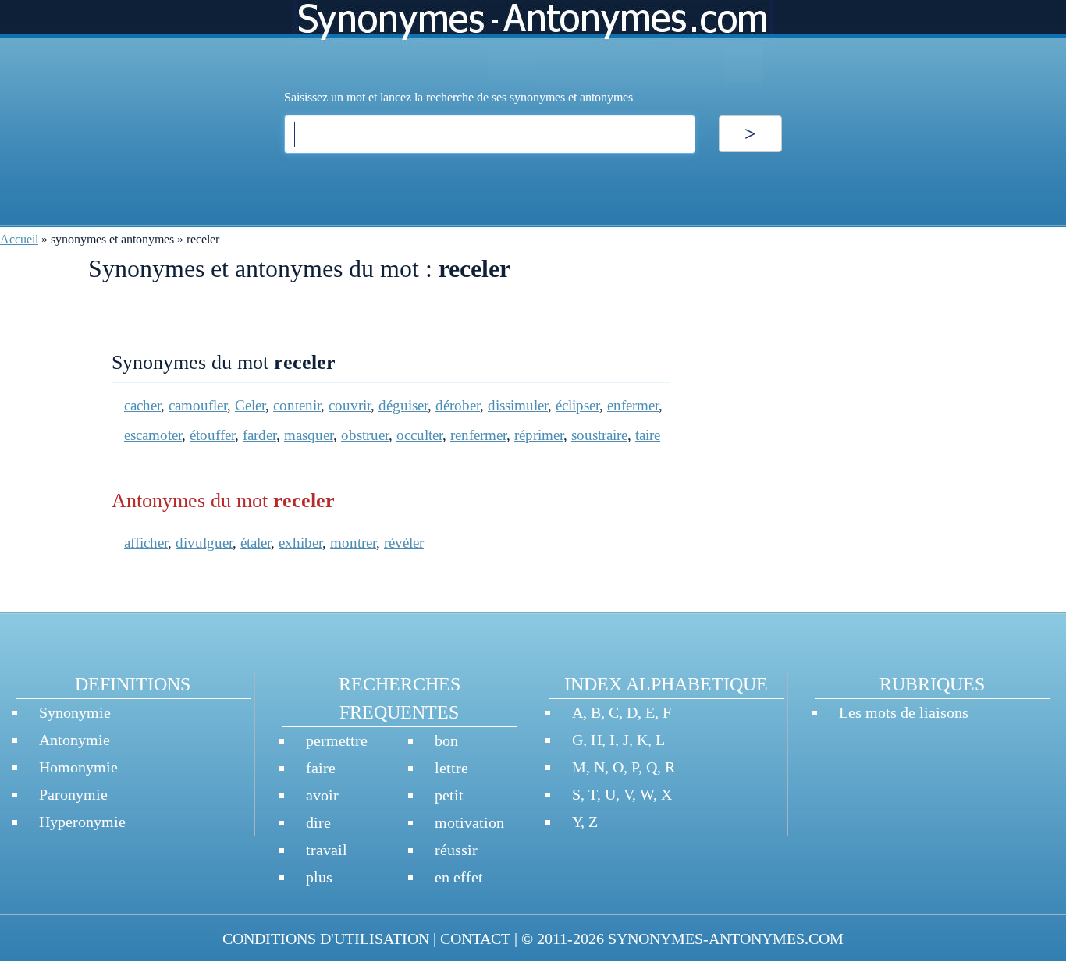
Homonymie (78, 767)
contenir (297, 405)
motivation (469, 822)
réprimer (538, 435)
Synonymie (75, 712)
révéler (404, 542)
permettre (337, 740)
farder (259, 435)
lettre (451, 767)
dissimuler (518, 405)
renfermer (478, 435)
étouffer (212, 435)
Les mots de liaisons (903, 712)
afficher (146, 542)
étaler (255, 542)
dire (318, 822)
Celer (250, 405)
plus (319, 877)
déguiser (403, 405)
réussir (456, 849)
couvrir (350, 405)
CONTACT (475, 938)
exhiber (300, 542)
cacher (142, 405)
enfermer (633, 405)
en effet (459, 877)
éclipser (577, 405)
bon (446, 740)
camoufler (198, 405)
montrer (353, 542)
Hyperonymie (82, 821)
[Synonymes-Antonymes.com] (533, 44)
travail (326, 849)
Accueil (19, 239)
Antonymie (74, 739)
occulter (419, 435)
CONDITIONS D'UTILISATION (325, 938)
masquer (308, 435)
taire (647, 435)
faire (321, 767)
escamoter (153, 435)
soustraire (599, 435)
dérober (457, 405)
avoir (322, 795)
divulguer (204, 542)
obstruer (365, 435)
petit (449, 795)
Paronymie (73, 794)
